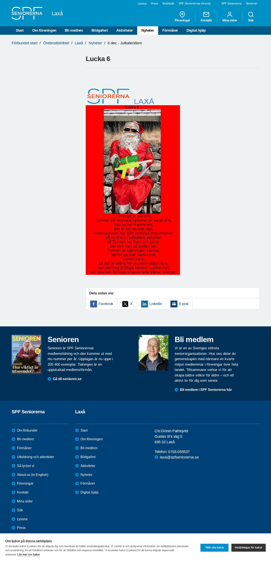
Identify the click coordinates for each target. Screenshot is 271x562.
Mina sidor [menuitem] (229, 20)
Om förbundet (27, 430)
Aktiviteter (124, 30)
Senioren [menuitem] (251, 3)
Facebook (106, 304)
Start (20, 30)
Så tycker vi (25, 466)
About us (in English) (32, 475)
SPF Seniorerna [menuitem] (231, 3)
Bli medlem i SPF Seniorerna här (206, 389)
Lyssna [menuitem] (142, 3)
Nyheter (147, 30)
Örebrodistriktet (56, 43)
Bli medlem (74, 30)
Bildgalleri (99, 30)
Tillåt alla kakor (214, 547)
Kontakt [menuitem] (206, 20)
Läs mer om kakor (28, 554)
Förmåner (170, 30)
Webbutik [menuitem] (168, 3)
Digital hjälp (196, 30)
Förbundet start (24, 43)
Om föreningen (44, 30)
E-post (183, 304)
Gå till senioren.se (67, 379)
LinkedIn (155, 304)
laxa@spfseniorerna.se (179, 457)
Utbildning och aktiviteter (35, 457)
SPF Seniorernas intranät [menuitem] (194, 3)
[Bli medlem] (153, 352)
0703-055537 (179, 452)
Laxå (79, 43)
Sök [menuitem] (251, 20)
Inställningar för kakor (248, 547)
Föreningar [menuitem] (182, 20)
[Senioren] (26, 354)
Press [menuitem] (154, 3)
